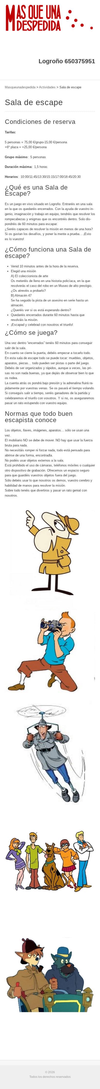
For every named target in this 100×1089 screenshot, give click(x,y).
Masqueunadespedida (20, 87)
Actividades (47, 87)
